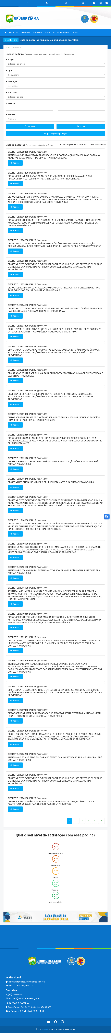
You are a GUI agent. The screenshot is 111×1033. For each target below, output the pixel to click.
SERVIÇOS (47, 32)
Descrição (12, 81)
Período (11, 103)
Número (11, 114)
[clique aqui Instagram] (62, 1021)
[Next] (101, 821)
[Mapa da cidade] (55, 936)
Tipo (9, 70)
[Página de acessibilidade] (66, 3)
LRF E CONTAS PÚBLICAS (60, 32)
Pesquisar (30, 126)
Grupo (10, 59)
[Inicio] (5, 32)
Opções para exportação (56, 134)
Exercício (11, 92)
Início (8, 47)
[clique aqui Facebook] (55, 1021)
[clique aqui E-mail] (48, 1021)
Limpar (82, 126)
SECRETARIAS (37, 32)
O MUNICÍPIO (25, 32)
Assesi (45, 1029)
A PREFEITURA (13, 32)
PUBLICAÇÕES (76, 32)
